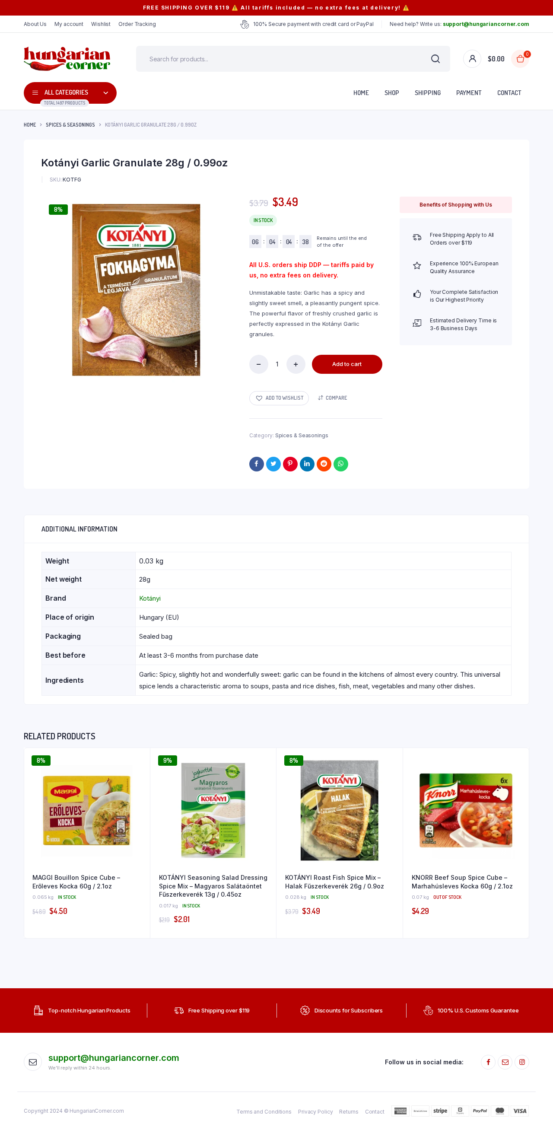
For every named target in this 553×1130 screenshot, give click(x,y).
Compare (336, 398)
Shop (392, 93)
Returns (348, 1111)
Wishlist (101, 24)
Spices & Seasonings (70, 124)
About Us (35, 24)
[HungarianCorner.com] (67, 59)
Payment (469, 93)
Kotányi (150, 598)
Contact (509, 93)
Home (361, 93)
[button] (279, 398)
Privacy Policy (315, 1111)
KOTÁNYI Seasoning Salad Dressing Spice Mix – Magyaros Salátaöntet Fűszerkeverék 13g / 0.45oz (213, 886)
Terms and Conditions (264, 1111)
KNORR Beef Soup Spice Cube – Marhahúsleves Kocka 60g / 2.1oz (462, 882)
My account (68, 24)
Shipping (428, 93)
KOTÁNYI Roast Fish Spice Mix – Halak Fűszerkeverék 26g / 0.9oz (334, 882)
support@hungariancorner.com (113, 1058)
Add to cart (347, 363)
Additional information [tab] (79, 529)
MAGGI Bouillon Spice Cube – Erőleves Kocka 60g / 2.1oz (76, 882)
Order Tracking (137, 24)
